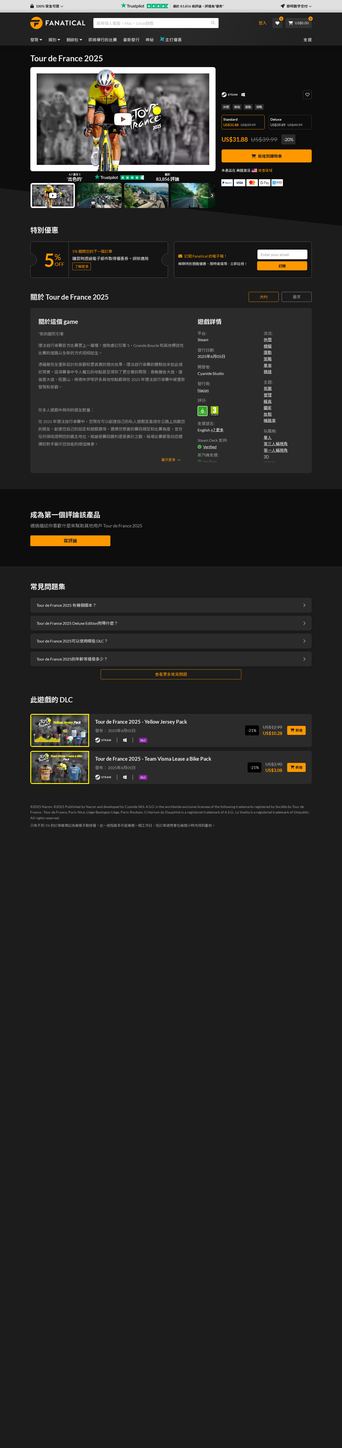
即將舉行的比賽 (102, 39)
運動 (248, 107)
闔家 (268, 407)
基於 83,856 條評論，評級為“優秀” (198, 6)
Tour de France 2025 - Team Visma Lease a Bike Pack (153, 759)
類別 (52, 39)
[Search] (213, 23)
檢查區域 (265, 170)
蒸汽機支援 (208, 455)
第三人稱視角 (276, 443)
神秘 (149, 39)
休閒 (226, 107)
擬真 (268, 401)
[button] (46, 6)
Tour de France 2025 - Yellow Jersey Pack (141, 722)
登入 (263, 23)
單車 (268, 365)
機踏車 (270, 420)
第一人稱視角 (276, 450)
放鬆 (268, 414)
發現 (34, 39)
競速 (268, 371)
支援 (307, 39)
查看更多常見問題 (171, 674)
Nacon (203, 390)
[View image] (52, 195)
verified (210, 446)
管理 (268, 394)
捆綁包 (72, 39)
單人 (268, 437)
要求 (297, 296)
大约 (264, 296)
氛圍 (268, 388)
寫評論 (70, 540)
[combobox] (171, 23)
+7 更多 (217, 430)
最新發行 (131, 39)
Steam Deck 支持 (212, 440)
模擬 (237, 107)
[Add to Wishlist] (307, 94)
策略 (259, 107)
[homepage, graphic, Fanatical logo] (57, 23)
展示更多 (168, 460)
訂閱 (282, 266)
